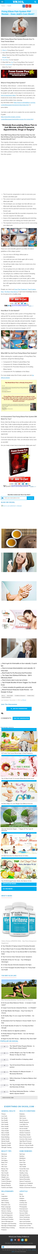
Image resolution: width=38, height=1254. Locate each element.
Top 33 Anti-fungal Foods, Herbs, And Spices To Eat (16, 881)
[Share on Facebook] (24, 6)
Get (12, 62)
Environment (23, 1204)
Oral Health (4, 1122)
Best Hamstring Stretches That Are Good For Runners (17, 1000)
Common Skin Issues (25, 1139)
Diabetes (22, 1114)
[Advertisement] (19, 175)
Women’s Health (6, 1143)
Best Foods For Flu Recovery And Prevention (17, 673)
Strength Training (6, 1147)
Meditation (22, 1158)
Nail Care (22, 1154)
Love (2, 1194)
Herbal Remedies (24, 1177)
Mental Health (5, 1141)
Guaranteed (8, 64)
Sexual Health (23, 1128)
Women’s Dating (6, 1211)
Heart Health (5, 1130)
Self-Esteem (4, 1200)
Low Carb (4, 1116)
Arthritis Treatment (24, 1132)
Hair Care (4, 1156)
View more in (7, 1097)
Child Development (6, 1213)
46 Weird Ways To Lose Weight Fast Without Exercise (17, 803)
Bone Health (10, 695)
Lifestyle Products (24, 1215)
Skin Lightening (23, 1175)
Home (3, 6)
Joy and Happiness (7, 1215)
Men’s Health (5, 1132)
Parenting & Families (7, 1219)
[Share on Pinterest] (27, 6)
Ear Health (4, 1118)
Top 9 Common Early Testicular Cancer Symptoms (17, 956)
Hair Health (22, 1166)
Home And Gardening (25, 1223)
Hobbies (21, 1198)
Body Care (4, 1162)
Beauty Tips (4, 1168)
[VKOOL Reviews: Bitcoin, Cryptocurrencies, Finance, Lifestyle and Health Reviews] (19, 1)
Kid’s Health (4, 1124)
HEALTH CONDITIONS (27, 1111)
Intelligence (22, 1200)
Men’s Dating (5, 1202)
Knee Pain (22, 1162)
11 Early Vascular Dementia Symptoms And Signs (17, 964)
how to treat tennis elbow (8, 95)
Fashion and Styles (7, 1187)
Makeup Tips (5, 1175)
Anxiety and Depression (26, 1147)
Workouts (4, 1154)
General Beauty (6, 1183)
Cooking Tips (23, 1202)
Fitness (3, 1114)
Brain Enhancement (25, 1137)
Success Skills (23, 1213)
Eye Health (4, 1120)
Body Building (5, 1137)
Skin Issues (22, 1118)
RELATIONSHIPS (7, 1191)
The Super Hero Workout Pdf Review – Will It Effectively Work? (16, 677)
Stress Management (7, 1221)
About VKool (23, 1243)
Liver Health (4, 1128)
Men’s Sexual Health (25, 1143)
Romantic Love (5, 1204)
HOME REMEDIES (25, 1151)
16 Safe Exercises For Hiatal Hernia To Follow (14, 855)
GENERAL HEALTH (8, 1111)
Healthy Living (30, 695)
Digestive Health (6, 1145)
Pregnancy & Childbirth (26, 1183)
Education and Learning (26, 1227)
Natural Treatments (6, 697)
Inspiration (4, 1196)
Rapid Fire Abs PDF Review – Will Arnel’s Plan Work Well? (20, 1038)
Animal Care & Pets (25, 1225)
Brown (24, 700)
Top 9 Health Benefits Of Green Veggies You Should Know (18, 684)
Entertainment (23, 1209)
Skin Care (4, 1166)
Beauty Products (6, 1185)
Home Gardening (24, 1217)
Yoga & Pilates (5, 1179)
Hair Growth (4, 1173)
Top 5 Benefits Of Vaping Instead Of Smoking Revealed (19, 946)
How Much (5, 60)
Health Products (24, 1126)
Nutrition (21, 1156)
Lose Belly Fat (23, 1124)
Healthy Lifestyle (6, 1209)
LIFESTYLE (23, 1191)
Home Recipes (23, 1211)
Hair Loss (4, 1164)
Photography (23, 1206)
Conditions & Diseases (20, 695)
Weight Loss (5, 1177)
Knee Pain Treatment (20, 289)
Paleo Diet (4, 1171)
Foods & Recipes (6, 1181)
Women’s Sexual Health (26, 1145)
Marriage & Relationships (8, 1225)
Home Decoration (24, 1219)
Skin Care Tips (23, 1171)
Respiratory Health (24, 1135)
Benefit (4, 57)
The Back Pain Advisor (11, 291)
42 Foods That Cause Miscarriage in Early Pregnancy (17, 753)
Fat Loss (3, 1158)
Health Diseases (24, 1122)
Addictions (22, 1116)
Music (21, 1194)
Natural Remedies (24, 1179)
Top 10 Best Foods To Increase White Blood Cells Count (17, 778)
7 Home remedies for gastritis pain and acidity (17, 687)
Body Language (6, 1206)
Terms (29, 1249)
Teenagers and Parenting (8, 1223)
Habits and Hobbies (7, 1217)
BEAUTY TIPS (6, 1151)
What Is (4, 50)
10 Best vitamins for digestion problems (14, 1030)
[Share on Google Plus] (30, 6)
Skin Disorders (23, 1120)
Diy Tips (21, 1196)
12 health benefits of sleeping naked (21, 1059)
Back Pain (22, 1160)
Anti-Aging (4, 1160)
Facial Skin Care (24, 1168)
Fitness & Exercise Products (27, 1187)
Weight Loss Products (25, 1185)
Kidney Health (5, 1139)
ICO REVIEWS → (8, 889)
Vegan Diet (22, 1164)
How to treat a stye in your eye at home (14, 680)
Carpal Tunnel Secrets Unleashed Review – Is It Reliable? (19, 1008)
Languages (4, 1198)
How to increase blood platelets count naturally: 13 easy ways (18, 669)
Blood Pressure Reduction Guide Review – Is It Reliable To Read (17, 691)
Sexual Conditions (24, 1130)
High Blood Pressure (25, 1141)
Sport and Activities (25, 1221)
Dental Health (5, 1135)
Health (9, 6)
